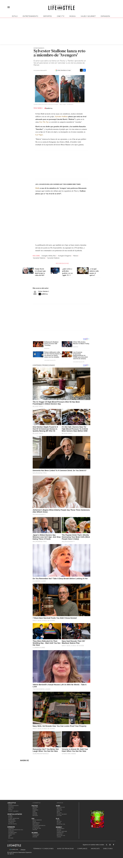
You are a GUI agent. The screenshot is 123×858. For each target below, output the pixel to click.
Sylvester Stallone (61, 116)
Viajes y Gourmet (88, 16)
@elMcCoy (49, 108)
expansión (105, 16)
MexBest (59, 827)
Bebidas (59, 830)
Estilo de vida (61, 824)
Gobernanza (36, 822)
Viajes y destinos (62, 831)
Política (35, 806)
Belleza (59, 812)
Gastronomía (60, 828)
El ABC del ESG (37, 828)
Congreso (35, 810)
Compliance (82, 848)
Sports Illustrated (14, 814)
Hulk (37, 188)
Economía (11, 831)
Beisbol (10, 816)
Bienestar (59, 834)
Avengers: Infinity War (49, 256)
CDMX (34, 811)
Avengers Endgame (64, 256)
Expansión (11, 827)
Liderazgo (36, 835)
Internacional (12, 832)
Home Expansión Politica (15, 829)
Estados (35, 812)
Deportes (47, 16)
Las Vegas (39, 134)
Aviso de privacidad (65, 848)
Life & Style (11, 803)
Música (72, 16)
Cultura (59, 815)
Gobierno (35, 807)
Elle (57, 818)
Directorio (108, 848)
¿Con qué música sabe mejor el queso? (94, 272)
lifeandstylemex (111, 844)
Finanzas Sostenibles (39, 825)
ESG (9, 836)
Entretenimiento (30, 16)
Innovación (36, 826)
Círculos (59, 810)
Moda (58, 811)
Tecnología (11, 833)
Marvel (75, 256)
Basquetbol (11, 819)
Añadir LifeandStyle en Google (64, 70)
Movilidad (36, 824)
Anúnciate (95, 848)
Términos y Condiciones (43, 848)
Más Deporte (12, 821)
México (35, 808)
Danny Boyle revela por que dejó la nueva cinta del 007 (40, 272)
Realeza (59, 808)
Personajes (60, 832)
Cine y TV (60, 16)
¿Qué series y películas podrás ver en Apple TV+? (67, 272)
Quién (58, 806)
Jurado (59, 836)
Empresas (11, 828)
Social (34, 821)
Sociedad (35, 815)
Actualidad (36, 834)
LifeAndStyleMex (115, 844)
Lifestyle (11, 822)
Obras (10, 835)
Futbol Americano (13, 818)
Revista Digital (12, 823)
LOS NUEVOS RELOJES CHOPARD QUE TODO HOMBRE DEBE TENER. (59, 184)
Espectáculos (61, 807)
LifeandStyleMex (106, 844)
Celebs (59, 822)
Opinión (35, 814)
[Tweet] (81, 70)
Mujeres (10, 838)
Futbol (10, 815)
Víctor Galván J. (43, 291)
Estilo (15, 16)
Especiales (60, 802)
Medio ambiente (37, 820)
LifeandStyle (37, 802)
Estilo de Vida (61, 835)
